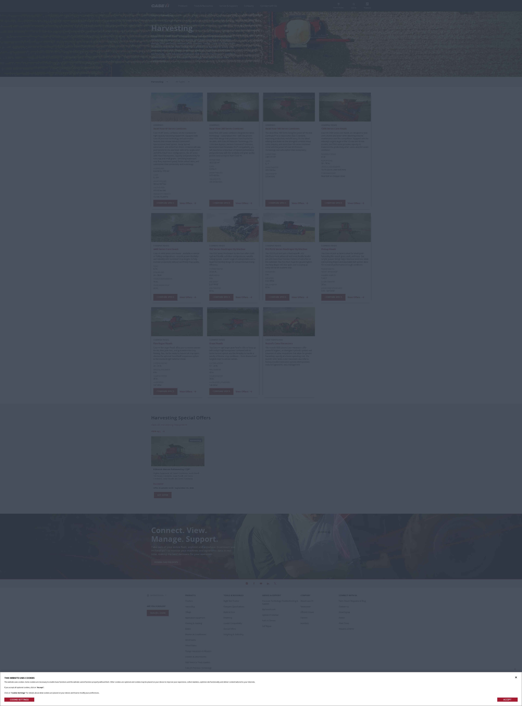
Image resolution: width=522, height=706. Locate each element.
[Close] (516, 677)
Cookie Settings (19, 699)
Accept (507, 699)
